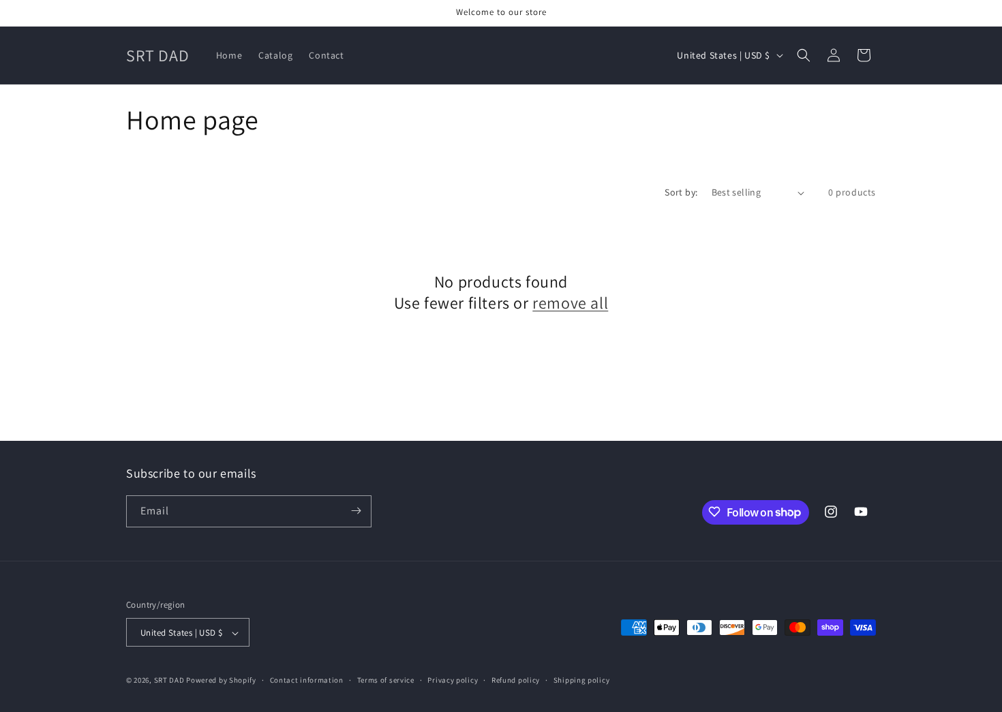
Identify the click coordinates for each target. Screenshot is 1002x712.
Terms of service (385, 680)
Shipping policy (581, 680)
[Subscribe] (356, 511)
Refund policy (515, 680)
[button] (804, 55)
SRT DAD (169, 680)
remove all (570, 302)
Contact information (307, 680)
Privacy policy (452, 680)
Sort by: (681, 192)
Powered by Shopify (221, 680)
